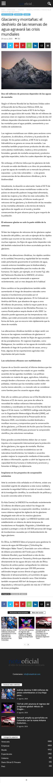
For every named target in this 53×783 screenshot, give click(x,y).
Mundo (26, 14)
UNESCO (23, 594)
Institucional (11, 10)
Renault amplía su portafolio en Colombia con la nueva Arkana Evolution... (32, 720)
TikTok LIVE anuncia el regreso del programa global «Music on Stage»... (33, 706)
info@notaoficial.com (32, 674)
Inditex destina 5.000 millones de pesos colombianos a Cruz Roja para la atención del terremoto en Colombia (8, 635)
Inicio (3, 10)
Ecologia (15, 594)
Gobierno (4, 758)
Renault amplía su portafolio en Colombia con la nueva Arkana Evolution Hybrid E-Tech (43, 634)
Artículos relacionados (19, 613)
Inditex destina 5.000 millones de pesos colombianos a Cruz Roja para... (32, 693)
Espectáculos (6, 754)
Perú (3, 766)
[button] (49, 4)
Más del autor (37, 613)
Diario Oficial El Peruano (11, 762)
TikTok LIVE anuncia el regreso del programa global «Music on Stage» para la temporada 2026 (26, 634)
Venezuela (5, 742)
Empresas (21, 10)
